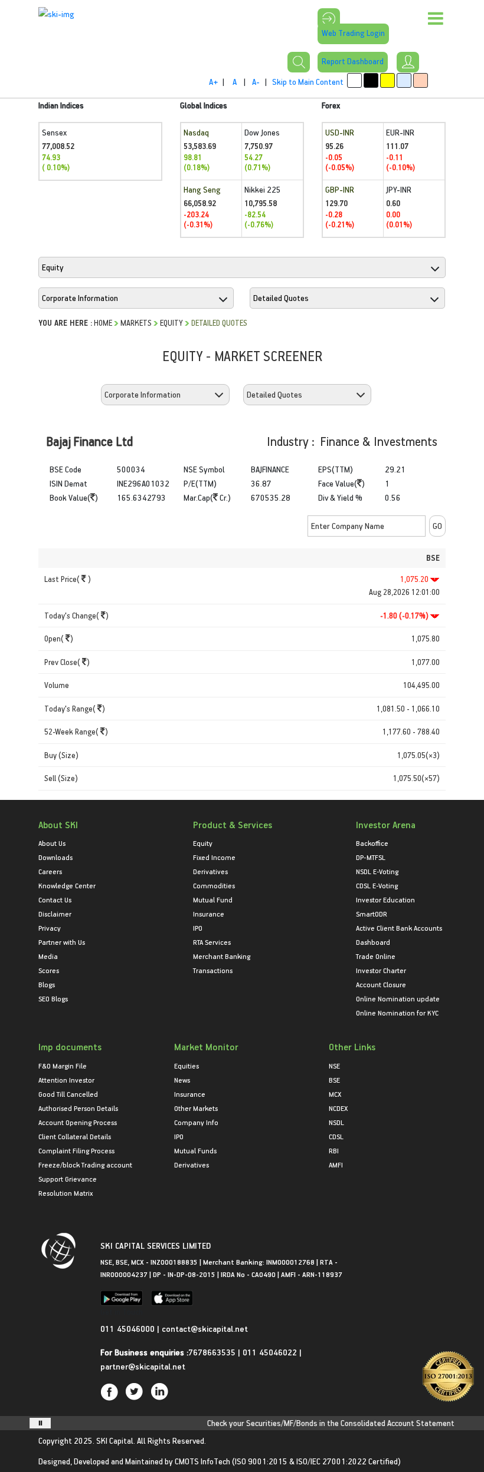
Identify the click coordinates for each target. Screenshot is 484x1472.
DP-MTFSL (370, 857)
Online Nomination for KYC (397, 1012)
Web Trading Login (353, 32)
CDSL (336, 1136)
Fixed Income (214, 857)
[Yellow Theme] (387, 80)
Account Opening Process (77, 1122)
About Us (52, 843)
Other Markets (196, 1108)
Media (48, 956)
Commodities (214, 885)
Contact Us (54, 899)
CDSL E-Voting (377, 885)
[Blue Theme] (404, 80)
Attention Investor (66, 1079)
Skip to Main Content (308, 81)
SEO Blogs (53, 998)
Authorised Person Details (78, 1108)
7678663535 (212, 1352)
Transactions (213, 970)
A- (256, 81)
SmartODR (371, 913)
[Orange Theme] (420, 80)
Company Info (196, 1122)
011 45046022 (271, 1352)
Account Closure (381, 984)
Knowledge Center (67, 885)
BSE (334, 1079)
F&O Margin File (62, 1065)
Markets (136, 322)
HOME (103, 322)
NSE (334, 1065)
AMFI (336, 1164)
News (182, 1079)
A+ (213, 81)
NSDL (336, 1122)
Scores (48, 970)
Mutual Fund (213, 899)
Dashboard (373, 942)
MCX (335, 1094)
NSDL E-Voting (377, 871)
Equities (186, 1065)
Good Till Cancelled (68, 1094)
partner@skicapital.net (142, 1366)
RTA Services (212, 942)
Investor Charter (381, 970)
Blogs (46, 984)
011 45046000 (128, 1328)
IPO (197, 927)
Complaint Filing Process (76, 1150)
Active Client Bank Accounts (399, 927)
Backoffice (372, 843)
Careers (50, 871)
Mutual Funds (195, 1150)
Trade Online (375, 956)
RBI (334, 1150)
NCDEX (338, 1108)
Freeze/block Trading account (85, 1164)
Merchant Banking (221, 956)
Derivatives (210, 871)
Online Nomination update (398, 998)
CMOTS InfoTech (202, 1461)
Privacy (49, 927)
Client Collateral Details (74, 1136)
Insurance (208, 913)
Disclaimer (54, 913)
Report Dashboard (353, 61)
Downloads (55, 857)
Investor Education (385, 899)
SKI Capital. (115, 1440)
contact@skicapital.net (205, 1328)
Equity (171, 322)
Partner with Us (61, 942)
